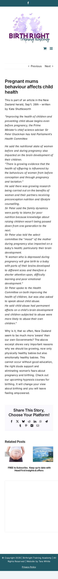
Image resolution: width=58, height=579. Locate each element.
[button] (7, 454)
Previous (36, 66)
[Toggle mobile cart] (45, 48)
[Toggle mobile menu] (51, 48)
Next (48, 66)
